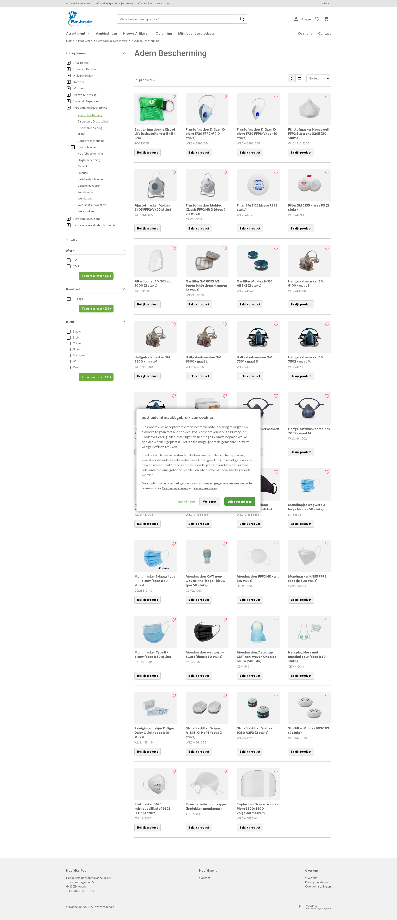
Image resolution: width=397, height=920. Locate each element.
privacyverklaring (206, 488)
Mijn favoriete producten (197, 33)
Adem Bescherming (90, 115)
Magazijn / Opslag (84, 94)
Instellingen (186, 501)
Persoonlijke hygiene (86, 218)
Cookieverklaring (175, 488)
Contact (324, 33)
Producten (85, 40)
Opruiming (163, 33)
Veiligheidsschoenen (91, 179)
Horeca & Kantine (84, 69)
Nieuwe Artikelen (136, 33)
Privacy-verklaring (316, 882)
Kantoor (78, 82)
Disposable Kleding (90, 128)
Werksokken (86, 211)
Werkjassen (85, 198)
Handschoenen (87, 147)
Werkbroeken (86, 192)
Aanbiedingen (106, 33)
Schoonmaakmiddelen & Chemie (94, 225)
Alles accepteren (240, 501)
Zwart (77, 367)
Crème (77, 343)
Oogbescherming (89, 160)
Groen (77, 349)
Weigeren (209, 501)
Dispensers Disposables (93, 121)
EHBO (82, 134)
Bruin (76, 337)
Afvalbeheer (81, 62)
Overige (83, 172)
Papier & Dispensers (86, 101)
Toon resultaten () (96, 275)
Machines (79, 88)
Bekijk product (147, 152)
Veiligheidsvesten (89, 185)
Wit (75, 361)
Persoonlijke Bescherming (113, 40)
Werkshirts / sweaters (92, 205)
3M (75, 260)
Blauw (77, 331)
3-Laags (78, 298)
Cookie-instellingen (318, 886)
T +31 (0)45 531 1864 (80, 890)
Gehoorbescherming (91, 140)
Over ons (305, 33)
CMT (76, 266)
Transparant (80, 355)
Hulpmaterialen (83, 75)
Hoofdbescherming (90, 153)
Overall (82, 166)
